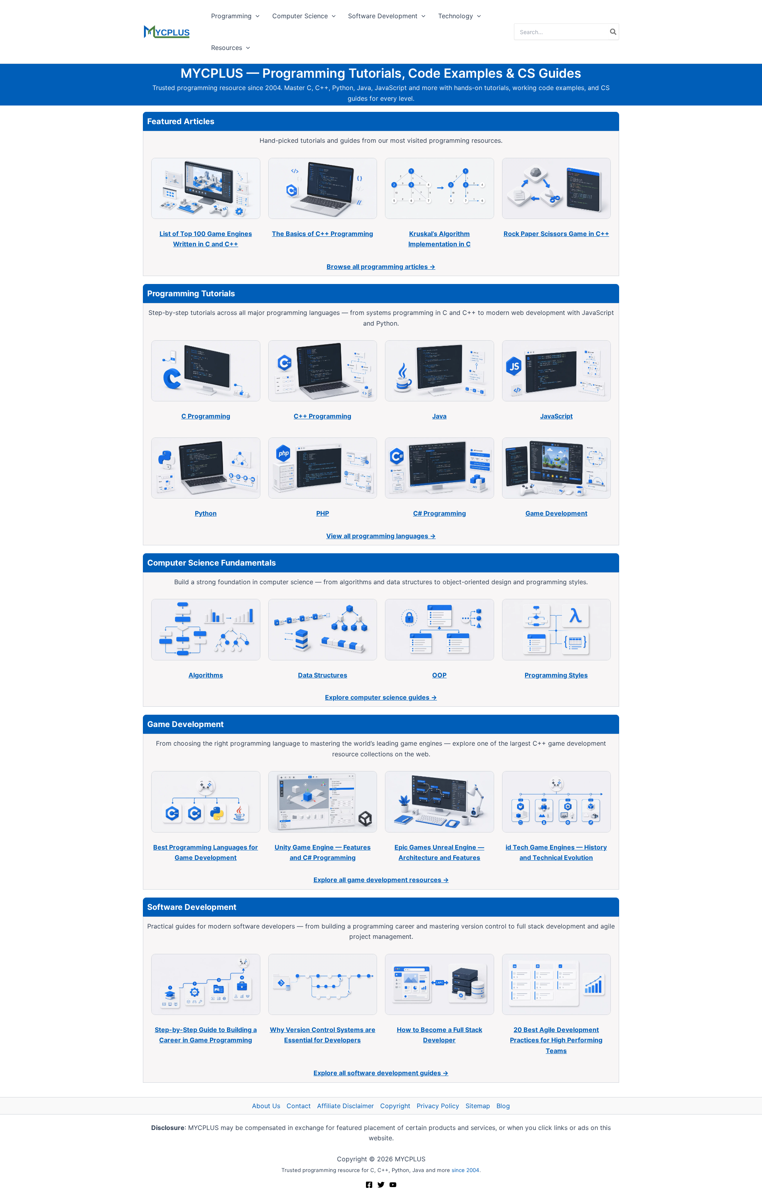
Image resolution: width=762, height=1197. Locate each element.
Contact (299, 1106)
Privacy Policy (438, 1106)
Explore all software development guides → (381, 1073)
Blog (503, 1106)
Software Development (383, 16)
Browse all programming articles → (381, 266)
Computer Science (300, 16)
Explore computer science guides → (381, 697)
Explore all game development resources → (381, 880)
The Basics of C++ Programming (322, 234)
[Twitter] (381, 1184)
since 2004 (465, 1170)
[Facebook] (369, 1184)
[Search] (613, 32)
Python (206, 513)
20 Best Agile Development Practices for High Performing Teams (556, 1040)
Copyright (395, 1106)
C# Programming (439, 513)
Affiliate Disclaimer (345, 1106)
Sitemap (478, 1106)
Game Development (556, 513)
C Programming (205, 416)
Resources (226, 48)
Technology (455, 16)
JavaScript (556, 416)
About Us (266, 1106)
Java (439, 416)
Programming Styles (556, 675)
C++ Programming (322, 416)
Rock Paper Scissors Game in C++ (556, 234)
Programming (231, 16)
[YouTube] (392, 1184)
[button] (256, 16)
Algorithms (206, 675)
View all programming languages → (381, 536)
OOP (439, 675)
